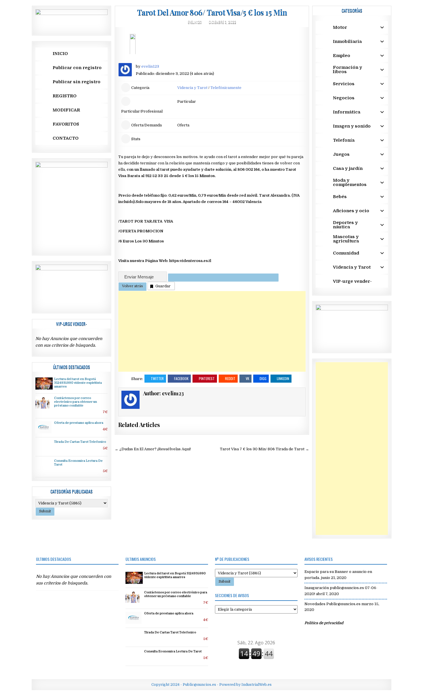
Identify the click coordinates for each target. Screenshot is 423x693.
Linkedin (283, 378)
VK (247, 378)
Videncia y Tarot (192, 88)
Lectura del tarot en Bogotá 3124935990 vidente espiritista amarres (78, 382)
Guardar (163, 286)
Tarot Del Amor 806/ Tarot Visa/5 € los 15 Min (212, 12)
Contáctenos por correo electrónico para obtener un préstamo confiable (75, 401)
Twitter (157, 378)
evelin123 (195, 22)
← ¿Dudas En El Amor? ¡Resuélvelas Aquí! (153, 449)
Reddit (230, 378)
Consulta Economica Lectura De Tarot (173, 651)
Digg (263, 378)
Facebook (181, 378)
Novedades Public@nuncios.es (332, 604)
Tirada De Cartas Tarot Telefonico (80, 442)
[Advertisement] (212, 331)
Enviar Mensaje (139, 276)
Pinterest (207, 378)
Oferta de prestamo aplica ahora (78, 423)
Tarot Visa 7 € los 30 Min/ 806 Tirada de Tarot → (264, 449)
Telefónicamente (225, 88)
